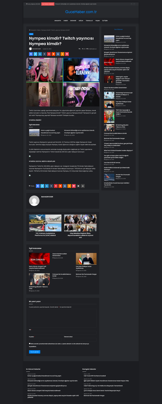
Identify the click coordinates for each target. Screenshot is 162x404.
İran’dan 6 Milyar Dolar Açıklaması (84, 267)
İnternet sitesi (68, 336)
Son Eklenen (118, 29)
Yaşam (97, 20)
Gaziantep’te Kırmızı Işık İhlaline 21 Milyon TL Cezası (124, 95)
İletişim (105, 20)
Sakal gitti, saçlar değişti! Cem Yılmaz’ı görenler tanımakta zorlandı (123, 80)
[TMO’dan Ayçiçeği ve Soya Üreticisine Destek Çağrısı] (109, 116)
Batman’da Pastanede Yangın (86, 274)
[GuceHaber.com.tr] (81, 11)
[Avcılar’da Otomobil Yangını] (109, 177)
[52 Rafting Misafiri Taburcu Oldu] (39, 279)
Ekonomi (73, 20)
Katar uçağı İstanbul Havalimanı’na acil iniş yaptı (123, 38)
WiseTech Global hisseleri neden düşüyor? (118, 150)
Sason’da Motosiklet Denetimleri (59, 255)
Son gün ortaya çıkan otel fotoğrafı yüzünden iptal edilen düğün (116, 156)
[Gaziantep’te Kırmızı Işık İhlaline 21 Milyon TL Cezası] (109, 95)
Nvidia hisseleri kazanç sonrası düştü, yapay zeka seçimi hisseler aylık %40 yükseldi (117, 70)
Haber (66, 20)
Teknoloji (89, 20)
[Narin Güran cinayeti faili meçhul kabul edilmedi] (39, 259)
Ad (30, 329)
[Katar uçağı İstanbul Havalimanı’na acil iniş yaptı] (34, 132)
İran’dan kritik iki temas (112, 163)
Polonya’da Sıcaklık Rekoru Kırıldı (61, 275)
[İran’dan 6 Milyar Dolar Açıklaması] (86, 259)
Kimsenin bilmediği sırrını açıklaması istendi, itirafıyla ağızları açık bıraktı (116, 46)
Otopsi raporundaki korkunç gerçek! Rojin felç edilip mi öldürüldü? (118, 144)
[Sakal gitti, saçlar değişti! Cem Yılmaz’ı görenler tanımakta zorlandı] (109, 79)
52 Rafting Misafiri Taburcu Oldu (38, 287)
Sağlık (81, 20)
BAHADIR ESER (36, 49)
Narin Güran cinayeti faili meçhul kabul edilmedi (37, 267)
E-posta (32, 336)
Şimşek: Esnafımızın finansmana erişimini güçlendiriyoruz (71, 4)
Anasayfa (57, 20)
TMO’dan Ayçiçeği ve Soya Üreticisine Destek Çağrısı (124, 112)
